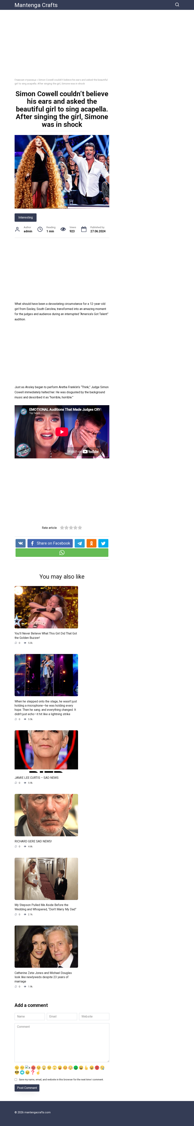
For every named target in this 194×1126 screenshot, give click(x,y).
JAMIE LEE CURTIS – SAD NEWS (37, 778)
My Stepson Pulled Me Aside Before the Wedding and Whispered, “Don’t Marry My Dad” (45, 907)
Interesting (25, 217)
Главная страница (25, 79)
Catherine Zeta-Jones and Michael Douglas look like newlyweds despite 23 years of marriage (43, 977)
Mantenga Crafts (36, 5)
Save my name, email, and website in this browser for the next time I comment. (61, 1079)
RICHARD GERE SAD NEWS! (33, 841)
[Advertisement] (97, 46)
